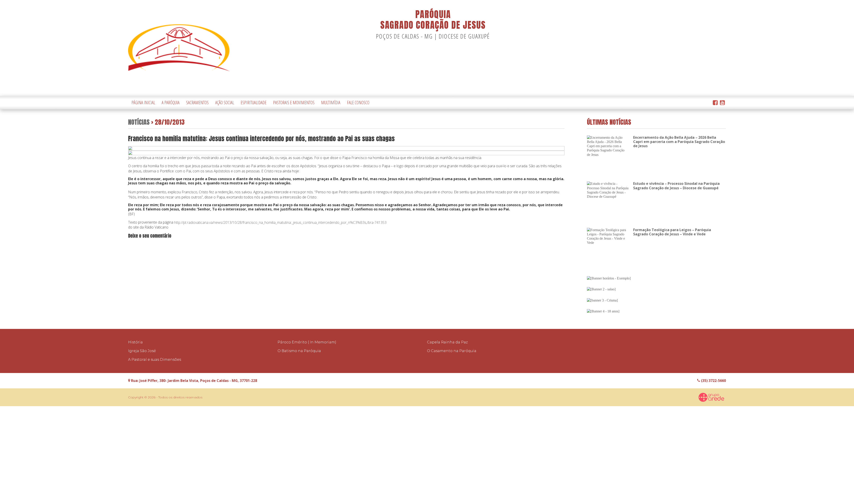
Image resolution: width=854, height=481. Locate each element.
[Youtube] (722, 103)
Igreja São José (142, 351)
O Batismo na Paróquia (299, 351)
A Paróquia (170, 103)
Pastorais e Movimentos (293, 103)
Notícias (139, 122)
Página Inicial (143, 103)
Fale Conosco (358, 103)
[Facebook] (715, 103)
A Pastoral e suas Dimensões (154, 359)
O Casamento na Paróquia (451, 351)
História (135, 342)
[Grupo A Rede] (711, 397)
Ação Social (224, 103)
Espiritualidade (253, 103)
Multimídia (330, 103)
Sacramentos (197, 103)
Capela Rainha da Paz (447, 342)
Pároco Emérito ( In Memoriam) (307, 342)
